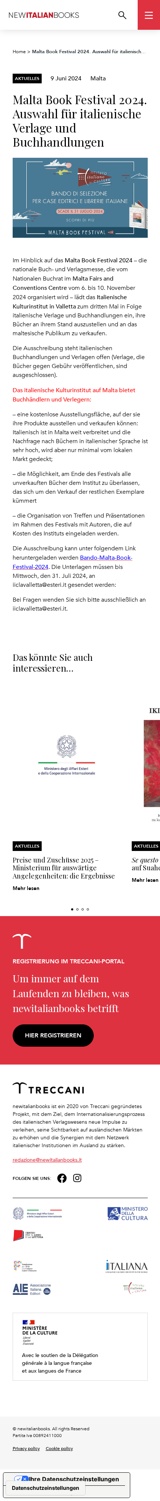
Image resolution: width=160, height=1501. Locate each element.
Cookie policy (59, 1448)
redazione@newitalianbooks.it (47, 1159)
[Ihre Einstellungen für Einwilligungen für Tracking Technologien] (45, 1488)
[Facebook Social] (62, 1177)
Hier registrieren (53, 1035)
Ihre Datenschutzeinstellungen (74, 1479)
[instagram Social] (77, 1177)
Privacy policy (26, 1448)
